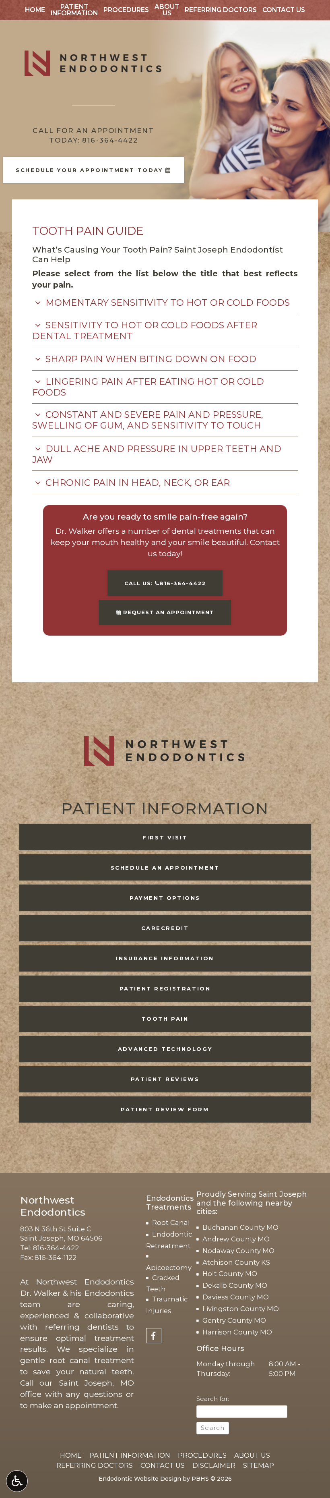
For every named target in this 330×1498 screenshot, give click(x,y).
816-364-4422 (56, 1248)
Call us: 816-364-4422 (165, 583)
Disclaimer (213, 1465)
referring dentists (82, 1327)
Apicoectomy (169, 1268)
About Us (252, 1455)
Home (35, 10)
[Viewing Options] (17, 1481)
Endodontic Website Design (140, 1478)
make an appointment (73, 1405)
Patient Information (129, 1455)
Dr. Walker (40, 1293)
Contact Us (283, 10)
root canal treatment (92, 1360)
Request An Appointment (167, 612)
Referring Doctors (221, 10)
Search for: (212, 1399)
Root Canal (171, 1222)
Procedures (126, 10)
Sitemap (258, 1465)
